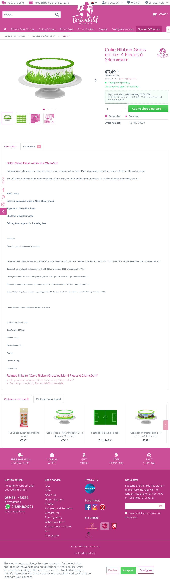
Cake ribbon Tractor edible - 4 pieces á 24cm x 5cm (146, 434)
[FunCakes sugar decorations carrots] (23, 417)
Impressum (52, 535)
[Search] (57, 14)
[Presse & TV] (104, 489)
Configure (146, 570)
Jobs (48, 490)
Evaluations (31, 146)
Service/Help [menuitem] (156, 2)
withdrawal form (55, 522)
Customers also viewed (48, 399)
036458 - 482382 (16, 498)
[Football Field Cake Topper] (105, 417)
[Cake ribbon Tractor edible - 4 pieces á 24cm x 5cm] (146, 417)
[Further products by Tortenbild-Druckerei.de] (162, 53)
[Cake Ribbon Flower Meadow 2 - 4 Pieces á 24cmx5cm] (64, 417)
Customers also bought (16, 399)
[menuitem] (112, 3)
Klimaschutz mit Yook (58, 526)
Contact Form (16, 511)
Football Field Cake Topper (105, 432)
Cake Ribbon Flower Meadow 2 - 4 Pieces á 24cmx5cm (64, 434)
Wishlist (135, 2)
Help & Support (54, 499)
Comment (133, 116)
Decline (112, 570)
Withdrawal (52, 512)
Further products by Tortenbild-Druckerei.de (36, 383)
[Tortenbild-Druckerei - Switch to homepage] (85, 12)
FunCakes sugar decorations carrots (24, 434)
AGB (47, 531)
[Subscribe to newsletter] (161, 506)
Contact (49, 504)
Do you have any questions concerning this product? (41, 380)
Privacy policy (53, 517)
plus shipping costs (128, 78)
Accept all (128, 570)
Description (10, 146)
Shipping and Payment (59, 508)
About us (50, 494)
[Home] (5, 29)
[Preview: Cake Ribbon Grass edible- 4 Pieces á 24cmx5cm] (7, 118)
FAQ (47, 485)
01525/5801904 (22, 507)
